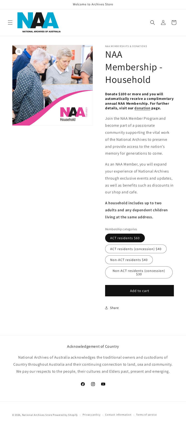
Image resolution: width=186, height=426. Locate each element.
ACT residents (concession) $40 (136, 249)
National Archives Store (37, 415)
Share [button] (114, 308)
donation (142, 108)
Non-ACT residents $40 (129, 260)
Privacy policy (92, 414)
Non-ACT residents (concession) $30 (139, 272)
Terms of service (146, 414)
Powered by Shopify (65, 415)
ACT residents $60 (125, 238)
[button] (10, 22)
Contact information (118, 414)
